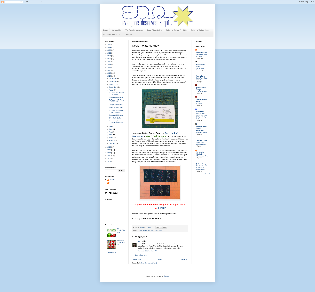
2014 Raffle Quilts (115, 118)
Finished (198, 80)
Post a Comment (140, 255)
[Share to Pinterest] (166, 227)
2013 (109, 147)
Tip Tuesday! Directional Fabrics (116, 122)
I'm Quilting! (199, 103)
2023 (109, 50)
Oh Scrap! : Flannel (201, 132)
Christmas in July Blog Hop (121, 242)
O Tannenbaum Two (202, 156)
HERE (162, 208)
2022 (109, 53)
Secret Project (200, 68)
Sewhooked (200, 111)
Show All (207, 174)
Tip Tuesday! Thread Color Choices (116, 111)
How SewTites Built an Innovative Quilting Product (201, 167)
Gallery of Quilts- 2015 (112, 34)
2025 (109, 44)
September (113, 87)
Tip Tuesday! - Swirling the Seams (116, 93)
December (113, 78)
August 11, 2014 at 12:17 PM (147, 251)
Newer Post (137, 259)
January (112, 143)
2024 (109, 47)
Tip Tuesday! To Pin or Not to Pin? (116, 101)
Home (105, 30)
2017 (109, 67)
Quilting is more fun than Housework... (201, 128)
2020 (109, 59)
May (110, 132)
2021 (109, 56)
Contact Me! (116, 30)
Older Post (183, 259)
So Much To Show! (201, 91)
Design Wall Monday (144, 230)
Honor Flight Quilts (154, 30)
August (111, 90)
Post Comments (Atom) (149, 263)
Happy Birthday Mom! (116, 108)
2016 (109, 70)
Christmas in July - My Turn (121, 230)
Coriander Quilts (201, 140)
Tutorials (129, 34)
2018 (109, 64)
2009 (109, 159)
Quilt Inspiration (201, 52)
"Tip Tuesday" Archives (134, 30)
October (112, 84)
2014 (109, 76)
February (112, 140)
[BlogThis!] (159, 227)
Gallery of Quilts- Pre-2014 (176, 30)
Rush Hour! (112, 253)
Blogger (166, 276)
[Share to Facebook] (164, 227)
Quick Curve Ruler (156, 230)
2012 (109, 150)
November (113, 81)
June (111, 129)
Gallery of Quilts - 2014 (200, 30)
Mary (139, 241)
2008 (109, 161)
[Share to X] (161, 227)
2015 (109, 73)
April (111, 135)
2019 (109, 62)
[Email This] (157, 227)
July (110, 126)
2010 (109, 156)
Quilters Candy (201, 164)
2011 (109, 153)
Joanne (112, 179)
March (111, 138)
